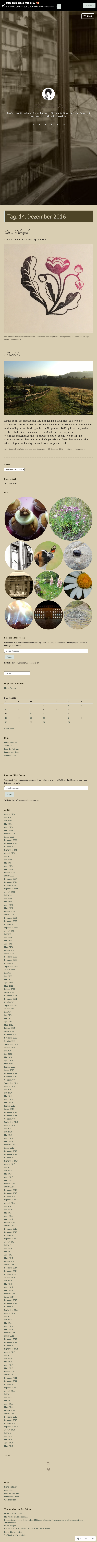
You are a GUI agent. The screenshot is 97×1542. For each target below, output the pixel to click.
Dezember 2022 (10, 957)
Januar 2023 (9, 953)
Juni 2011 (8, 1397)
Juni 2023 (8, 937)
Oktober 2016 (9, 1196)
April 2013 (8, 1326)
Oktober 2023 (9, 924)
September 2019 (11, 1083)
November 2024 (10, 882)
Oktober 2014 (9, 1274)
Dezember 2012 (10, 1339)
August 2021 (9, 1008)
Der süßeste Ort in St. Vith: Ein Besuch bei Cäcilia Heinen (27, 1529)
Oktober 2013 (9, 1306)
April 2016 (8, 1216)
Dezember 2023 (10, 918)
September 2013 (11, 1310)
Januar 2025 (9, 876)
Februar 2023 (9, 950)
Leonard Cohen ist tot (13, 1532)
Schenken (89, 5)
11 (81, 709)
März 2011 (8, 1407)
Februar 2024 (9, 911)
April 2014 (8, 1287)
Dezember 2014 (10, 1268)
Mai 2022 (8, 979)
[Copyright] (33, 125)
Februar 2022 (9, 989)
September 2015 (11, 1238)
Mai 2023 (8, 940)
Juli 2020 (7, 1051)
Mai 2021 (8, 1018)
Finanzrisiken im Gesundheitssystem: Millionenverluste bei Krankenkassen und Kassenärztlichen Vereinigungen (43, 1521)
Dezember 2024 (10, 879)
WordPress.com (10, 755)
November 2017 (10, 1154)
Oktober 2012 (9, 1345)
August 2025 (9, 853)
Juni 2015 (8, 1248)
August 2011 (9, 1391)
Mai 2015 (8, 1251)
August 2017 (9, 1164)
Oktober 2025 (9, 846)
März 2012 (8, 1368)
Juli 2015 (7, 1245)
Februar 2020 (9, 1067)
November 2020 (10, 1038)
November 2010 (10, 1420)
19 (6, 718)
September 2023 (11, 927)
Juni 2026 (8, 820)
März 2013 (8, 1329)
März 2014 (8, 1290)
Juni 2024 (8, 898)
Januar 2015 (9, 1264)
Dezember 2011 (10, 1378)
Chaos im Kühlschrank (13, 1513)
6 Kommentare (79, 449)
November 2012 (10, 1342)
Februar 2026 (9, 833)
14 (31, 714)
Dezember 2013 (10, 1300)
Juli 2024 (7, 895)
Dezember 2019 (10, 1073)
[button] (26, 519)
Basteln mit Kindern (27, 336)
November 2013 (10, 1303)
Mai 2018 (8, 1135)
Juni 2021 (8, 1015)
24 (69, 718)
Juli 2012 (7, 1355)
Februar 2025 (9, 872)
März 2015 (8, 1258)
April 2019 (8, 1099)
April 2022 (8, 982)
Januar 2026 (9, 837)
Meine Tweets (10, 688)
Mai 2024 (8, 901)
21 (31, 718)
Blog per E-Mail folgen (14, 637)
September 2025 (11, 850)
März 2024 (8, 908)
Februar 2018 (9, 1145)
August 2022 (9, 970)
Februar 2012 (9, 1371)
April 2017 (8, 1177)
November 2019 (10, 1076)
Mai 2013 (8, 1323)
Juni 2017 (8, 1170)
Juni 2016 (8, 1209)
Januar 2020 (9, 1070)
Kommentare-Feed (11, 752)
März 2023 (8, 947)
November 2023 (10, 921)
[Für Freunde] (45, 125)
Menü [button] (89, 16)
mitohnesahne (13, 336)
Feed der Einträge (11, 749)
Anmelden (8, 746)
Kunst (38, 336)
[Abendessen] (51, 125)
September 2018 (11, 1122)
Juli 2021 (7, 1012)
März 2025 (8, 869)
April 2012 (8, 1365)
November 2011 (10, 1381)
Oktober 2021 (9, 1002)
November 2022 (10, 960)
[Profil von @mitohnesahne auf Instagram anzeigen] (48, 1463)
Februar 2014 (9, 1293)
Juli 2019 (7, 1089)
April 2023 (8, 944)
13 (18, 714)
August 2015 (9, 1242)
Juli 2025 (7, 856)
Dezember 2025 (10, 840)
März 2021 (8, 1025)
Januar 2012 (9, 1374)
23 (56, 718)
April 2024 (8, 905)
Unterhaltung (41, 449)
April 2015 (8, 1255)
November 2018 (10, 1115)
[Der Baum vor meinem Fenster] (58, 125)
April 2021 (8, 1021)
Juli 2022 (7, 973)
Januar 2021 (9, 1031)
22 (44, 718)
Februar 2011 (9, 1410)
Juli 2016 (7, 1206)
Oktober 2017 (9, 1157)
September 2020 (11, 1044)
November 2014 (10, 1271)
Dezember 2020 (10, 1034)
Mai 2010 (8, 1439)
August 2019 (9, 1086)
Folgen (9, 657)
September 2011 (11, 1387)
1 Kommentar (16, 339)
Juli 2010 (7, 1433)
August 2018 (9, 1125)
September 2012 (11, 1349)
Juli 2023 (7, 934)
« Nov (6, 728)
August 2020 (9, 1047)
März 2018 (8, 1141)
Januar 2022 (9, 992)
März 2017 (8, 1180)
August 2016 (9, 1203)
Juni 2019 (8, 1093)
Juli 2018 (7, 1128)
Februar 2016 (9, 1222)
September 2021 (11, 1005)
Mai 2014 (8, 1284)
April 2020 (8, 1060)
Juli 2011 (7, 1394)
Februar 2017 (9, 1183)
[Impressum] (39, 125)
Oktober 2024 (9, 885)
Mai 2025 (8, 863)
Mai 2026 (8, 824)
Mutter (55, 336)
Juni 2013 (8, 1320)
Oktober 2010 (9, 1423)
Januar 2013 (9, 1336)
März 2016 (8, 1219)
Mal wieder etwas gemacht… (16, 1517)
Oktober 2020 (9, 1041)
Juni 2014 (8, 1281)
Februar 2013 (9, 1332)
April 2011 (8, 1404)
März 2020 (8, 1063)
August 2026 (9, 814)
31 (69, 722)
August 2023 (9, 931)
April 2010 (8, 1443)
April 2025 (8, 866)
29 (44, 722)
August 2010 (9, 1430)
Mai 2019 (8, 1096)
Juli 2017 (7, 1167)
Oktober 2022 (9, 963)
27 (18, 722)
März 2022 (8, 986)
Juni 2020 (8, 1054)
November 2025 (10, 843)
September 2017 (11, 1161)
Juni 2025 (8, 859)
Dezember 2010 (10, 1417)
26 (6, 722)
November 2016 (10, 1193)
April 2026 (8, 827)
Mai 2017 (8, 1174)
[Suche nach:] (17, 673)
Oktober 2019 (9, 1080)
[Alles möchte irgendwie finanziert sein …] (64, 125)
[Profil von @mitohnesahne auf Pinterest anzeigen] (48, 1469)
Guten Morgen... (10, 1525)
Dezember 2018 (10, 1112)
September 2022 (11, 966)
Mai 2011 (8, 1400)
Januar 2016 (9, 1226)
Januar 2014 (9, 1297)
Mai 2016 (8, 1213)
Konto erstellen (10, 742)
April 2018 (8, 1138)
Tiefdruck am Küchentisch (15, 1535)
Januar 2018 (9, 1148)
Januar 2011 (9, 1413)
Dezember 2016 (10, 1190)
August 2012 (9, 1352)
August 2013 (9, 1313)
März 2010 (8, 1446)
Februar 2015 (9, 1261)
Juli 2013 (7, 1316)
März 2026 (8, 830)
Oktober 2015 (9, 1235)
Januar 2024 (9, 914)
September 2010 (11, 1426)
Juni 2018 (8, 1132)
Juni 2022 (8, 976)
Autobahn (12, 354)
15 (44, 714)
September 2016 (11, 1200)
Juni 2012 (8, 1358)
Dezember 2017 (10, 1151)
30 (56, 722)
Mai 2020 (8, 1057)
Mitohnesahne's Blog (48, 106)
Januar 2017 (9, 1187)
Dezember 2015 (10, 1229)
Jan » (12, 728)
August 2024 (9, 892)
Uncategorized (64, 336)
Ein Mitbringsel (16, 232)
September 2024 (11, 889)
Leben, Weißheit (46, 336)
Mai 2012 (8, 1362)
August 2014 (9, 1277)
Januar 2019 (9, 1109)
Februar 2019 (9, 1106)
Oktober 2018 (9, 1119)
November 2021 (10, 999)
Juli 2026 (7, 817)
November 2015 (10, 1232)
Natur (22, 449)
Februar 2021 (9, 1028)
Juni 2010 (8, 1436)
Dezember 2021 (10, 995)
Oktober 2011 (9, 1384)
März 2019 (8, 1102)
